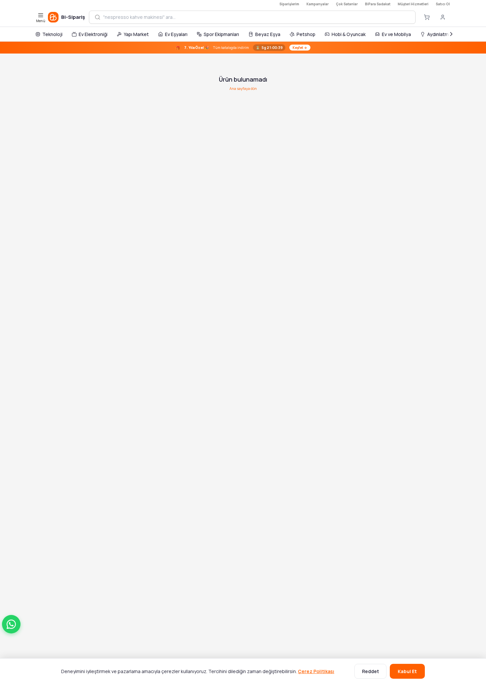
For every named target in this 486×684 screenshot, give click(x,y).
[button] (11, 624)
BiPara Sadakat (377, 4)
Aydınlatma (439, 34)
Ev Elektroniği (93, 34)
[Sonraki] (451, 34)
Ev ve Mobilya (396, 34)
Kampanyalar (317, 4)
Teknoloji (52, 34)
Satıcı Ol (443, 4)
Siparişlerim (289, 4)
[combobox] (256, 17)
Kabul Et (407, 671)
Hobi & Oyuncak (349, 34)
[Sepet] (427, 17)
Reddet (370, 671)
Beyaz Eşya (267, 34)
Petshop (306, 34)
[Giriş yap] (442, 17)
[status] (243, 48)
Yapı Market (136, 34)
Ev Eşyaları (176, 34)
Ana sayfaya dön (243, 88)
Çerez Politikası (316, 671)
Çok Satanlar (347, 4)
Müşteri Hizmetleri (413, 4)
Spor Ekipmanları (221, 34)
